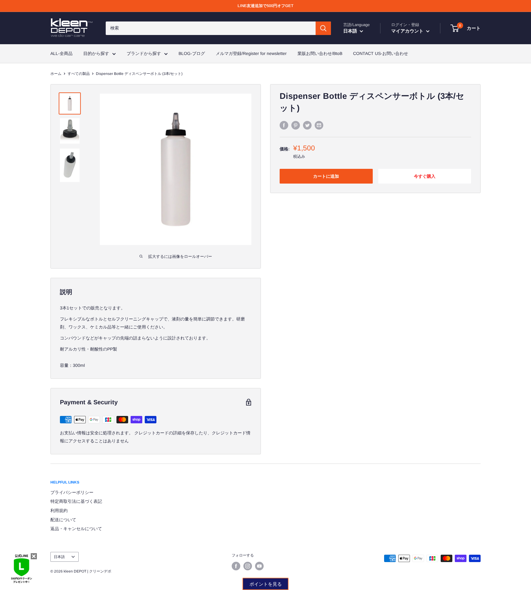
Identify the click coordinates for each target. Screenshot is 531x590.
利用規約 (59, 510)
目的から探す (96, 53)
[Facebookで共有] (284, 125)
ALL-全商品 (61, 53)
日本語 (59, 557)
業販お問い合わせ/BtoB (319, 53)
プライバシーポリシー (71, 492)
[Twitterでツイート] (307, 125)
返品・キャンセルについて (76, 528)
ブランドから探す (144, 53)
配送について (63, 519)
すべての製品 (79, 74)
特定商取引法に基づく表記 (76, 501)
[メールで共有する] (319, 125)
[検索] (323, 28)
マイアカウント (408, 30)
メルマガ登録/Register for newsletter (251, 53)
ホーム (55, 74)
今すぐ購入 (424, 176)
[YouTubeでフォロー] (259, 566)
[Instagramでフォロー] (247, 566)
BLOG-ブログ (192, 53)
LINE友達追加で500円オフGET (265, 5)
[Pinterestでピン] (295, 125)
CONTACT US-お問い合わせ (380, 53)
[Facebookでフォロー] (236, 566)
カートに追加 (326, 176)
